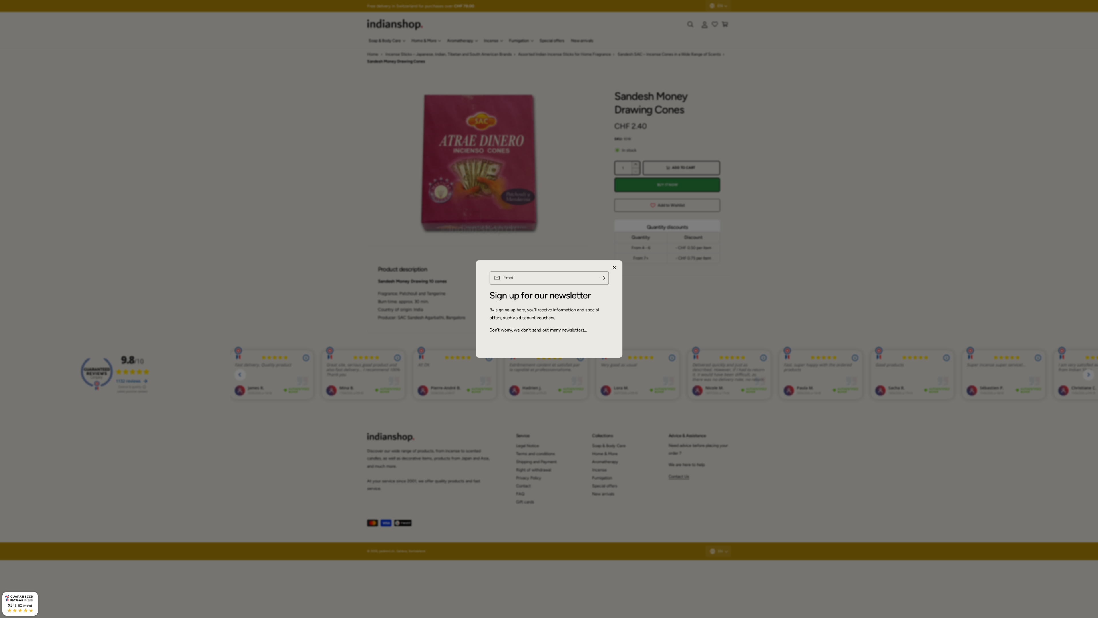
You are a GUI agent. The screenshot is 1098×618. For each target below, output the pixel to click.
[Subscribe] (603, 278)
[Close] (614, 267)
